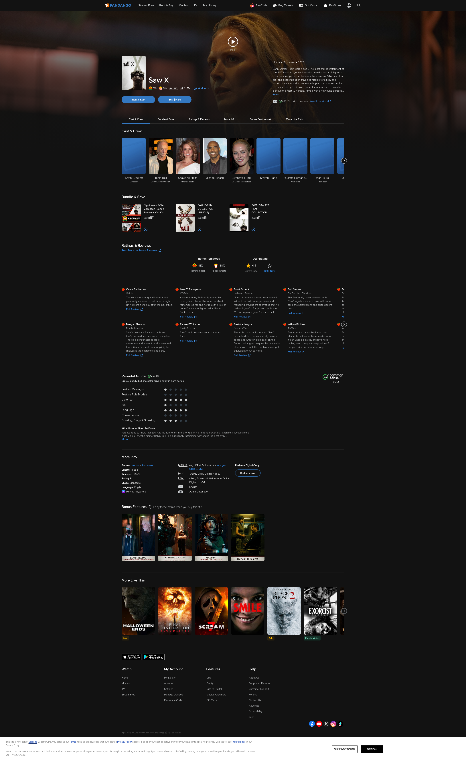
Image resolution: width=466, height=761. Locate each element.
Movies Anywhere (216, 694)
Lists (208, 677)
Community (251, 271)
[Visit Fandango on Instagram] (333, 724)
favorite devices (319, 101)
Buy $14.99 (175, 99)
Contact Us (255, 700)
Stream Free (128, 694)
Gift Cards (211, 700)
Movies (126, 683)
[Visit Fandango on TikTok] (340, 724)
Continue (372, 749)
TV (123, 689)
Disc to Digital (214, 689)
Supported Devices (259, 683)
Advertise (254, 705)
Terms (72, 741)
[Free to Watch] (320, 611)
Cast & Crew (136, 119)
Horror (135, 465)
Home (125, 677)
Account (168, 683)
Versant (33, 741)
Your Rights (239, 741)
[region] (233, 749)
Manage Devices (173, 694)
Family (210, 683)
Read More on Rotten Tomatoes (139, 250)
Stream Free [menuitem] (146, 5)
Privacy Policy (124, 741)
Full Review (132, 309)
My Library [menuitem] (209, 5)
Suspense (147, 465)
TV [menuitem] (195, 5)
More (276, 94)
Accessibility (255, 711)
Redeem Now (248, 473)
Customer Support (259, 689)
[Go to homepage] (118, 5)
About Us (254, 677)
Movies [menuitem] (183, 5)
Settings (168, 689)
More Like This (294, 119)
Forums (253, 694)
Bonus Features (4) (260, 119)
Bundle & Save (166, 119)
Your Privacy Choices (345, 749)
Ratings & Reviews (199, 119)
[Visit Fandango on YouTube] (319, 724)
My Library (169, 677)
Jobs (251, 717)
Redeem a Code (173, 700)
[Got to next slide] (344, 161)
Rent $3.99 (138, 99)
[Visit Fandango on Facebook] (312, 724)
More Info (229, 119)
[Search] (359, 5)
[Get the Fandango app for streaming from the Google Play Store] (154, 656)
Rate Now (269, 271)
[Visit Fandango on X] (326, 724)
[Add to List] (145, 229)
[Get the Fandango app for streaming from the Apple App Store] (132, 656)
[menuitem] (308, 5)
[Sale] (138, 611)
